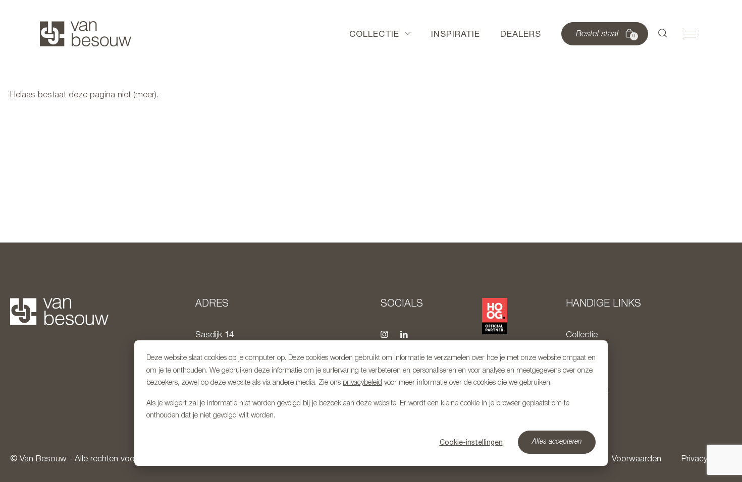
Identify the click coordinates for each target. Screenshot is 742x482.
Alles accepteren (557, 442)
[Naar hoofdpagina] (85, 33)
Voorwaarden (636, 459)
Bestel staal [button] (605, 34)
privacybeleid (362, 383)
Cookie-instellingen (471, 442)
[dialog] (371, 403)
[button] (662, 33)
